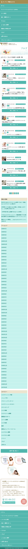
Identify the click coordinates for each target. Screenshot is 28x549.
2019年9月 (3, 368)
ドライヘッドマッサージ (7, 401)
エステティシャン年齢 (6, 394)
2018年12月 (4, 384)
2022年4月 (3, 322)
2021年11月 (4, 334)
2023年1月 (3, 306)
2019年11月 (4, 365)
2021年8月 (3, 340)
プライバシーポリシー (6, 40)
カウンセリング (5, 407)
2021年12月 (4, 331)
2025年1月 (3, 266)
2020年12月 (4, 353)
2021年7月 (3, 343)
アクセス (3, 530)
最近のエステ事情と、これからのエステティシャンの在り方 (13, 220)
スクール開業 (4, 419)
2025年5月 (3, 253)
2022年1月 (3, 328)
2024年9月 (3, 272)
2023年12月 (4, 290)
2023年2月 (3, 303)
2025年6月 (3, 250)
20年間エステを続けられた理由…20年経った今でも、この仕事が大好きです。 (13, 207)
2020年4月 (3, 359)
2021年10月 (4, 337)
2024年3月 (3, 284)
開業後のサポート (5, 416)
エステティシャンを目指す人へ (14, 136)
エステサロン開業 (5, 432)
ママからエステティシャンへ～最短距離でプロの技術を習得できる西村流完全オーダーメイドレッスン (13, 215)
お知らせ (3, 444)
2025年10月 (4, 244)
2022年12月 (4, 309)
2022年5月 (3, 318)
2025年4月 (3, 256)
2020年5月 (3, 356)
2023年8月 (3, 294)
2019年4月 (3, 381)
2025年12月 (4, 241)
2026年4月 (3, 235)
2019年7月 (3, 371)
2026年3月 (3, 238)
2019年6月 (3, 374)
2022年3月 (3, 325)
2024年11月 (4, 269)
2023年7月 (3, 297)
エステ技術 (4, 422)
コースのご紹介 (5, 519)
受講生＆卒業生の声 (6, 28)
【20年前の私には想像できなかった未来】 (11, 211)
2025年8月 (3, 247)
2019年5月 (3, 378)
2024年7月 (3, 275)
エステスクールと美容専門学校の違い (16, 109)
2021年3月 (3, 350)
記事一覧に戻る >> (14, 450)
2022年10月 (4, 312)
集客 (2, 425)
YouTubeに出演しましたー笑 (14, 161)
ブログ (2, 32)
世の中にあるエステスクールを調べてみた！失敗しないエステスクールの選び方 (13, 203)
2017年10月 (4, 387)
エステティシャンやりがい (7, 404)
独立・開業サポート (6, 523)
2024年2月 (3, 287)
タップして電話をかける (9, 1)
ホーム (3, 512)
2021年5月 (3, 346)
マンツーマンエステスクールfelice (9, 515)
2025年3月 (3, 259)
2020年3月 (3, 362)
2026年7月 (3, 228)
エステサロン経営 (5, 435)
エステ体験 (4, 410)
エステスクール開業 (6, 413)
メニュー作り (4, 398)
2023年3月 (3, 300)
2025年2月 (3, 263)
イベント (3, 438)
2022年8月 (3, 315)
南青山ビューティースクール (8, 429)
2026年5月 (3, 231)
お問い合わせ (4, 541)
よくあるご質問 (5, 537)
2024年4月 (3, 281)
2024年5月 (3, 278)
